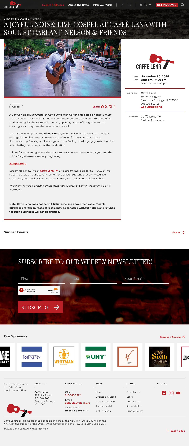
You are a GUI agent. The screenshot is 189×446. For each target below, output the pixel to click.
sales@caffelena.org (77, 403)
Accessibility (134, 406)
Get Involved (103, 411)
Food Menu (133, 392)
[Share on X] (106, 106)
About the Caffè (105, 401)
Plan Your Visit (104, 406)
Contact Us (133, 401)
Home (99, 392)
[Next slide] (185, 357)
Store (130, 397)
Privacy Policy (135, 411)
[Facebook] (141, 5)
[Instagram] (146, 5)
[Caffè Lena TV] (129, 5)
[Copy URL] (114, 106)
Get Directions (151, 106)
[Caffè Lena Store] (122, 5)
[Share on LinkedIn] (110, 106)
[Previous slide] (4, 357)
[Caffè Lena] (12, 7)
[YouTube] (150, 5)
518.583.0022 (73, 395)
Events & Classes (16, 19)
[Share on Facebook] (102, 106)
